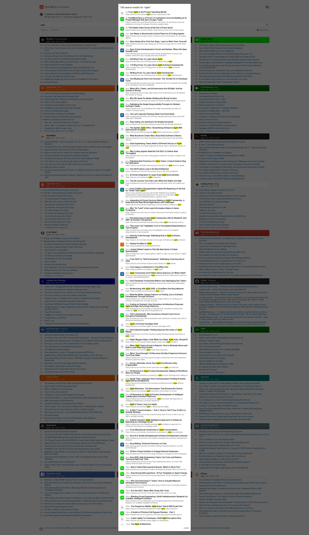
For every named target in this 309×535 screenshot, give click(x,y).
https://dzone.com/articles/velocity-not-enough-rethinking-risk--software (155, 240)
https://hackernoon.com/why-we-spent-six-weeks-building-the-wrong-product (155, 101)
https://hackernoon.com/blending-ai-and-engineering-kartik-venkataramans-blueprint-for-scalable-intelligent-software (155, 502)
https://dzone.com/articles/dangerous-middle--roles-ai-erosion (151, 509)
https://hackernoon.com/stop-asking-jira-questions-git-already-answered (154, 124)
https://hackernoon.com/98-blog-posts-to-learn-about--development (154, 75)
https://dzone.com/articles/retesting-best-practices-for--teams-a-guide (155, 165)
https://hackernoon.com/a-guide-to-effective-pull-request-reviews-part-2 (154, 515)
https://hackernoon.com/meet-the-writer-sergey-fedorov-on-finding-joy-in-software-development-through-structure (154, 300)
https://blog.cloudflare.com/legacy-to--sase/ (144, 269)
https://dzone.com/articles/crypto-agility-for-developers (147, 520)
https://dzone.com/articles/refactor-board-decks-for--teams (151, 263)
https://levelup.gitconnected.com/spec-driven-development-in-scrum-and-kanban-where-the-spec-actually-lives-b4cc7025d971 (154, 55)
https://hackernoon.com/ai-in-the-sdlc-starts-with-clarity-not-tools (151, 493)
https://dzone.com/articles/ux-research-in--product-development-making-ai (156, 375)
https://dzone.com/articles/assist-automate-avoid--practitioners (152, 367)
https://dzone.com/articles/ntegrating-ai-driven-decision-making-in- (153, 205)
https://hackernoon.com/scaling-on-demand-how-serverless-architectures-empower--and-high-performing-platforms (154, 310)
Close (186, 528)
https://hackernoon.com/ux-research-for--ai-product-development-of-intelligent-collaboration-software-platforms (154, 400)
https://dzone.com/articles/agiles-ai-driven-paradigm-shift (148, 326)
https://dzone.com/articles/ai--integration (143, 177)
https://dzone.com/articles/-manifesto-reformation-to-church (151, 391)
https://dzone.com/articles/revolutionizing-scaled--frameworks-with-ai (154, 222)
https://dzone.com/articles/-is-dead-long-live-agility (147, 407)
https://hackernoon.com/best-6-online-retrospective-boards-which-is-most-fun (156, 469)
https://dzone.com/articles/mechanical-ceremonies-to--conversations (154, 432)
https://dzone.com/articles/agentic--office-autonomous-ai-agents (153, 132)
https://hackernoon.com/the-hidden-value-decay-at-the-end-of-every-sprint (155, 30)
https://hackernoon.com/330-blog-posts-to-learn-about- (149, 61)
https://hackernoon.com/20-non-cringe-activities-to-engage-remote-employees (156, 454)
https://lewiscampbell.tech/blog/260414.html (143, 246)
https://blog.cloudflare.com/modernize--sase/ (145, 291)
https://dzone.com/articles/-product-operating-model (148, 14)
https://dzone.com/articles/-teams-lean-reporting (146, 350)
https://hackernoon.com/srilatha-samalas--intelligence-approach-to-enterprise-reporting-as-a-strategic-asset (154, 425)
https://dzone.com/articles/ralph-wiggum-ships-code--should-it (152, 342)
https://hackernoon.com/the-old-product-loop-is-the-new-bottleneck (152, 171)
